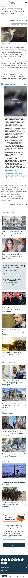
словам (5, 74)
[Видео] (17, 576)
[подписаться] (5, 563)
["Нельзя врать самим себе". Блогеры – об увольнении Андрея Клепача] (14, 321)
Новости (3, 6)
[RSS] (22, 559)
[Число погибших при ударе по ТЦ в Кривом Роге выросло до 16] (14, 445)
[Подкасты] (2, 563)
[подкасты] (11, 576)
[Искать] (24, 576)
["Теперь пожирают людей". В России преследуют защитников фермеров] (14, 471)
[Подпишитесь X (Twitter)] (9, 559)
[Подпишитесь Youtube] (12, 559)
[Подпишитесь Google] (2, 559)
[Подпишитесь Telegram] (15, 559)
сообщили (9, 56)
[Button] (11, 20)
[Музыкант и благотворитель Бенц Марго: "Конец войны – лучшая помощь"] (14, 223)
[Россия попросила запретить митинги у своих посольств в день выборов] (14, 422)
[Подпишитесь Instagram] (18, 559)
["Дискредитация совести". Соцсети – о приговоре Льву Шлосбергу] (14, 372)
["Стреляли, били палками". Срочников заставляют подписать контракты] (14, 494)
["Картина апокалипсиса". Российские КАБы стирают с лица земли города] (14, 394)
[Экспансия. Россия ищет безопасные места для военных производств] (14, 298)
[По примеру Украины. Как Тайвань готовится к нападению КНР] (14, 344)
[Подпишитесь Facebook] (5, 559)
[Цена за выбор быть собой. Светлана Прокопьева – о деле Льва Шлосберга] (14, 245)
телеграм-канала (13, 185)
